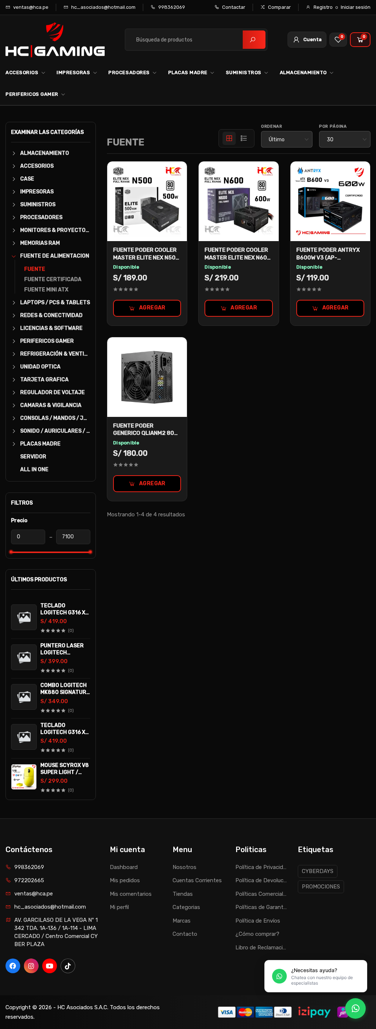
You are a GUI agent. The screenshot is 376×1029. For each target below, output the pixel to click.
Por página (333, 126)
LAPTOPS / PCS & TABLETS (55, 302)
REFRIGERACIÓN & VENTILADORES (55, 354)
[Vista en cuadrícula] (229, 138)
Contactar (233, 7)
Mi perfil (119, 907)
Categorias (186, 907)
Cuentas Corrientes (197, 880)
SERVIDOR (33, 457)
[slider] (11, 552)
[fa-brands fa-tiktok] (68, 966)
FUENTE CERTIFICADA (53, 279)
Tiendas (183, 894)
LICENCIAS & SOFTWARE (51, 328)
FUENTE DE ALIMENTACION (54, 256)
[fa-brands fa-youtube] (49, 966)
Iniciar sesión (355, 7)
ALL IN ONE (34, 469)
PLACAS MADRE (187, 72)
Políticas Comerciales (261, 894)
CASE (27, 179)
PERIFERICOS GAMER (32, 94)
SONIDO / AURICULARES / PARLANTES (55, 431)
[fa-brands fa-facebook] (13, 966)
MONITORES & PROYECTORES (55, 230)
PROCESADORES (128, 72)
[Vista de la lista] (243, 138)
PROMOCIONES (321, 886)
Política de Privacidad (261, 867)
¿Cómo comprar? (257, 934)
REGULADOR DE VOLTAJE (52, 392)
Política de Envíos (257, 920)
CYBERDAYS (317, 871)
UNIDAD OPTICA (40, 367)
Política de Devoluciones (261, 880)
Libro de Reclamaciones (261, 947)
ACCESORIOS (22, 72)
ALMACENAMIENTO (303, 72)
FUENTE (34, 269)
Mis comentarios (131, 894)
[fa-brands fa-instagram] (31, 966)
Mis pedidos (125, 880)
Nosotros (184, 867)
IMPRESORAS (73, 72)
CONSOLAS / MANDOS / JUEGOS (55, 418)
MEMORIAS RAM (40, 243)
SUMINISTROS (243, 72)
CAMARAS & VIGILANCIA (51, 405)
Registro (323, 7)
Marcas (182, 920)
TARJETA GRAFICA (44, 380)
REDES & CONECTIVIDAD (51, 315)
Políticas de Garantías (261, 907)
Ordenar (271, 126)
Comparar (279, 7)
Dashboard (124, 867)
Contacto (185, 934)
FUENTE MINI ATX (46, 290)
